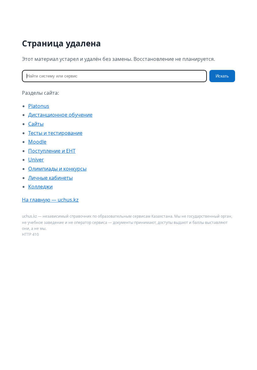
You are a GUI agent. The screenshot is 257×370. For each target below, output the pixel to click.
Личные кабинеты (50, 177)
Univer (36, 159)
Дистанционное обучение (60, 114)
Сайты (36, 123)
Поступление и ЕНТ (52, 150)
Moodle (37, 141)
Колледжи (40, 186)
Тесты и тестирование (55, 133)
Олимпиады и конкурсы (57, 168)
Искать (222, 76)
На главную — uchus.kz (50, 199)
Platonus (38, 106)
